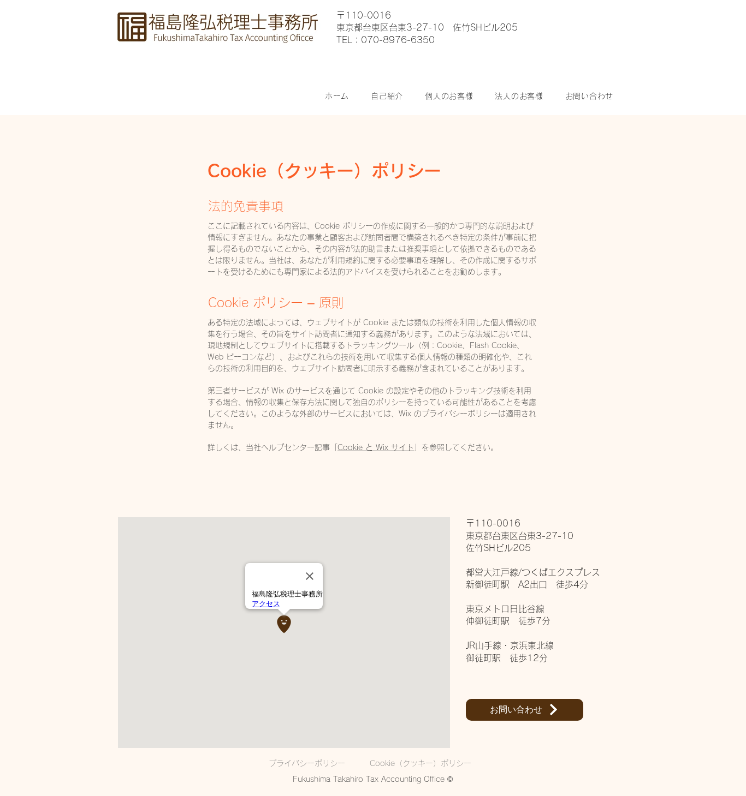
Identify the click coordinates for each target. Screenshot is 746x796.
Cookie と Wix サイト (376, 447)
